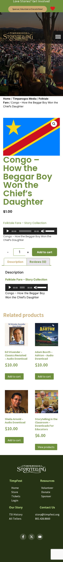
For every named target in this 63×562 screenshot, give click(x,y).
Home (6, 98)
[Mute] (42, 231)
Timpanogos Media (24, 98)
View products (46, 447)
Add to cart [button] (14, 376)
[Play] (7, 231)
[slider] (50, 231)
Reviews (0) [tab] (38, 261)
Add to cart (44, 252)
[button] (54, 124)
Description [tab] (15, 261)
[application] (30, 231)
